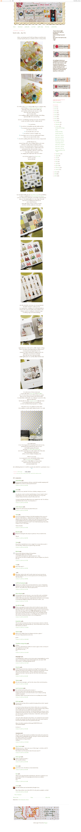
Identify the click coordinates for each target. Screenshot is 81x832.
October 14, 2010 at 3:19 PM (22, 527)
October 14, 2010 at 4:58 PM (22, 578)
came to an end (33, 400)
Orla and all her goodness (38, 196)
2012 (55, 116)
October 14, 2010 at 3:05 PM (22, 510)
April (57, 163)
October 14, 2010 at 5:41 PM (22, 589)
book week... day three (60, 144)
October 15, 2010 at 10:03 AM (22, 742)
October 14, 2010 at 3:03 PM (22, 502)
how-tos (47, 26)
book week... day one (59, 148)
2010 (55, 120)
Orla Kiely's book (35, 194)
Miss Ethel (39, 393)
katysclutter (18, 621)
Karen (17, 766)
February (58, 167)
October (57, 126)
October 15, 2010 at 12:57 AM (22, 663)
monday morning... (59, 131)
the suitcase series (37, 473)
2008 (55, 173)
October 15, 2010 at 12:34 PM (22, 752)
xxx (16, 564)
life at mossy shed (24, 473)
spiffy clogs (40, 26)
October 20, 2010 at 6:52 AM (22, 792)
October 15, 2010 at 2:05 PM (22, 761)
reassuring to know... (59, 142)
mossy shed (32, 393)
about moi (20, 26)
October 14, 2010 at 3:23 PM (22, 538)
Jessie (17, 489)
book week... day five (59, 137)
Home (32, 797)
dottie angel (18, 701)
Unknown (18, 631)
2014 (55, 112)
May (57, 161)
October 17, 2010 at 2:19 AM (22, 781)
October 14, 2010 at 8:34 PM (22, 617)
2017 (55, 108)
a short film (54, 26)
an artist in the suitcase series (35, 108)
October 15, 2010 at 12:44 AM (22, 652)
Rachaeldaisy (18, 480)
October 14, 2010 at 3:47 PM (22, 560)
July (57, 157)
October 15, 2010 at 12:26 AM (22, 639)
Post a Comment (17, 794)
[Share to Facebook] (28, 471)
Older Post (47, 797)
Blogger (45, 822)
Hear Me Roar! (19, 605)
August (57, 155)
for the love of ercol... (59, 139)
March (57, 165)
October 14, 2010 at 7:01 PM (22, 601)
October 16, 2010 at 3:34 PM (22, 769)
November (58, 124)
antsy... (56, 129)
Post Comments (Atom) (24, 799)
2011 (55, 118)
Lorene (17, 785)
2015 (55, 110)
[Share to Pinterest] (30, 471)
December (58, 122)
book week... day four (59, 140)
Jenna (17, 542)
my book (33, 26)
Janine (27, 106)
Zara (17, 773)
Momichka (18, 531)
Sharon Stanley (19, 593)
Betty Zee (18, 667)
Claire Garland (19, 746)
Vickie (17, 514)
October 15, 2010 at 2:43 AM (22, 676)
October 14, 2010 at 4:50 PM (22, 568)
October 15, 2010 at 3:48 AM (22, 684)
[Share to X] (27, 471)
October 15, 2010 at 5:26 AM (22, 697)
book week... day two (59, 146)
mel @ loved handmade (20, 583)
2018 (55, 106)
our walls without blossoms (33, 449)
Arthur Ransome (19, 506)
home (14, 26)
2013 (55, 114)
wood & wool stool (19, 688)
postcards (27, 26)
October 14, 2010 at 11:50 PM (22, 627)
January (57, 169)
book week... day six (59, 135)
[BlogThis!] (26, 471)
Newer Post (15, 797)
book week (37, 156)
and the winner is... (59, 133)
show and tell (31, 473)
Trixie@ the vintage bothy (21, 643)
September (58, 153)
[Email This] (25, 471)
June (57, 159)
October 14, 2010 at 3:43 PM (22, 547)
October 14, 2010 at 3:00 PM (22, 485)
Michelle (17, 551)
